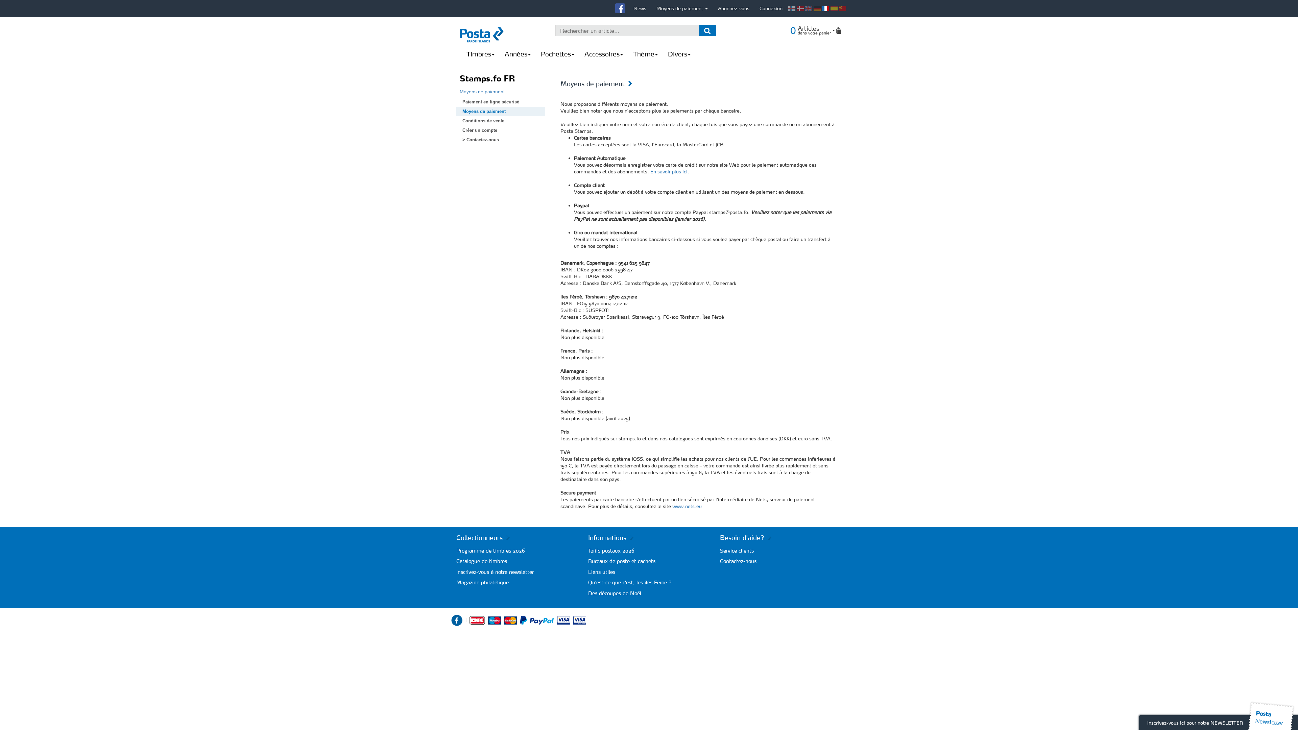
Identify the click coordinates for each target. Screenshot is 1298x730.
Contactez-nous (738, 561)
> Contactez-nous (480, 139)
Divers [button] (677, 54)
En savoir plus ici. (669, 172)
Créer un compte (479, 130)
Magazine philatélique (482, 582)
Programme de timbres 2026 (490, 551)
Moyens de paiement (482, 91)
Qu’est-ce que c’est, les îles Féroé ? (630, 582)
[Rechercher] (707, 30)
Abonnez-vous (733, 8)
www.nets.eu (687, 506)
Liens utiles (601, 572)
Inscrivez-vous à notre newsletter (495, 572)
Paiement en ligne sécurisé (490, 101)
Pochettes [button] (556, 54)
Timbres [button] (478, 54)
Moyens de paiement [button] (680, 8)
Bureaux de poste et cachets (621, 561)
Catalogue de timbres (481, 561)
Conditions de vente (483, 120)
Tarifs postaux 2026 (611, 551)
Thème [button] (643, 54)
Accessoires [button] (602, 54)
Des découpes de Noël (614, 593)
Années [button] (516, 54)
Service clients (737, 551)
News (639, 8)
